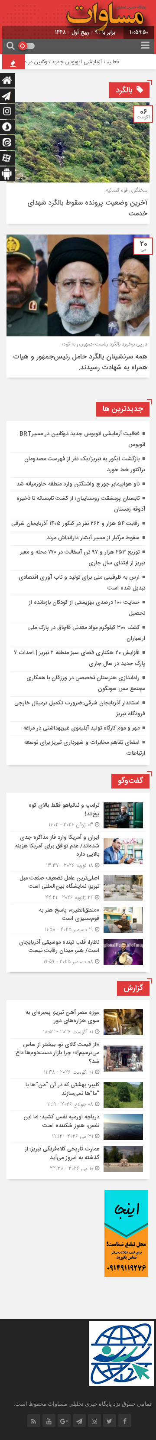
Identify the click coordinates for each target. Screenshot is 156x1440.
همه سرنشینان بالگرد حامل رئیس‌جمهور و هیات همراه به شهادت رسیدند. (80, 362)
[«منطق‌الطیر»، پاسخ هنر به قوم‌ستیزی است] (78, 920)
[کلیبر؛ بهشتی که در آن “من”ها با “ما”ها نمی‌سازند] (78, 1095)
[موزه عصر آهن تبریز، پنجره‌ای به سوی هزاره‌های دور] (78, 1022)
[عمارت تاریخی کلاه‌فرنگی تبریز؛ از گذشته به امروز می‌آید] (78, 1158)
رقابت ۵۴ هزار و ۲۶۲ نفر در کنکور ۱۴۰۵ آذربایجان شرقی (75, 523)
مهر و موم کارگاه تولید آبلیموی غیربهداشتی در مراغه (81, 728)
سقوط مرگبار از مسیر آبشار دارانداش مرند (93, 538)
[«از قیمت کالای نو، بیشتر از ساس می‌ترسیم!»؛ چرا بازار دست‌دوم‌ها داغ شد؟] (78, 1059)
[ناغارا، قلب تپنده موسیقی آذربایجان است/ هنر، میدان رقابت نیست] (78, 951)
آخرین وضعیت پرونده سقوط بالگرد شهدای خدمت (87, 208)
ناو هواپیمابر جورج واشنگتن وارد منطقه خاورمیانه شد (78, 484)
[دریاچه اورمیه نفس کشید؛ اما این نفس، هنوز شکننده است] (78, 1127)
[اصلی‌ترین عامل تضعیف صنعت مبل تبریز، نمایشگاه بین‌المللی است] (78, 888)
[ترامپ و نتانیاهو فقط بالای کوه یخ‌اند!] (78, 815)
